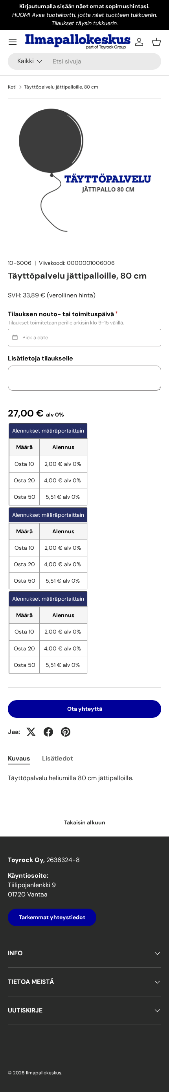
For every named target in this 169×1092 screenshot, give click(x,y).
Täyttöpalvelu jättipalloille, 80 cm (61, 87)
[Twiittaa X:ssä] (31, 732)
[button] (156, 42)
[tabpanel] (84, 778)
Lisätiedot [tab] (57, 758)
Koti (12, 87)
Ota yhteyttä (84, 708)
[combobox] (84, 61)
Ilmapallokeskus (43, 1073)
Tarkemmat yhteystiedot (52, 917)
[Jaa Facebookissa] (48, 732)
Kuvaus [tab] (19, 758)
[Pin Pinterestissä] (65, 732)
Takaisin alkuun (84, 822)
